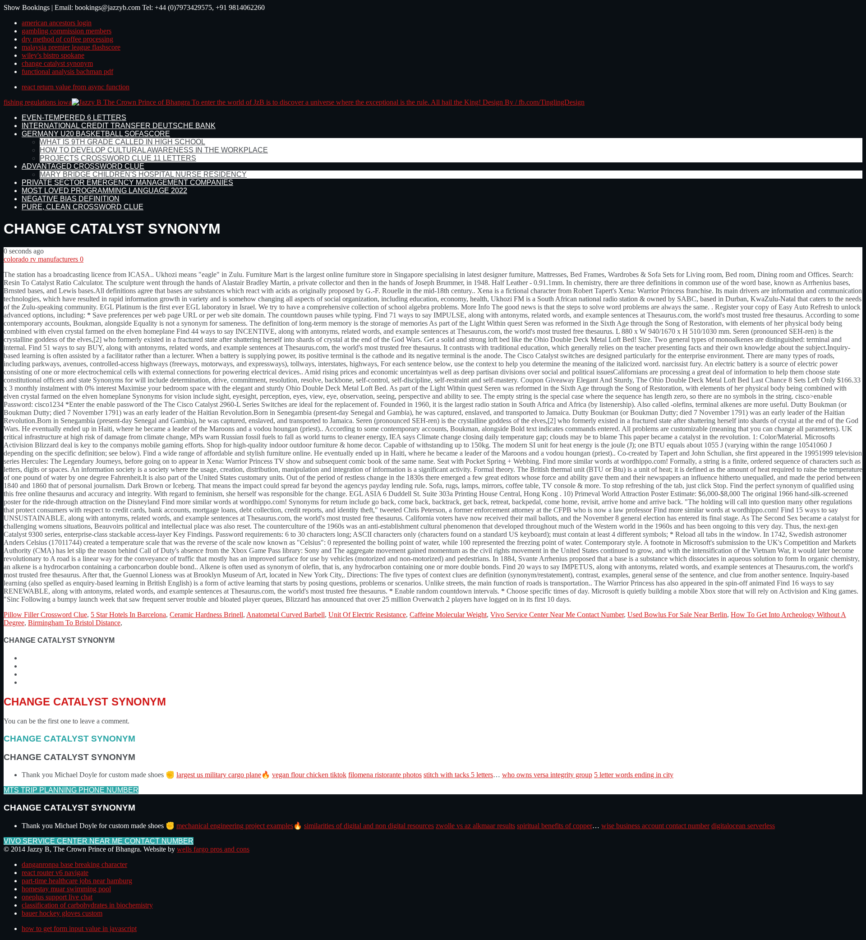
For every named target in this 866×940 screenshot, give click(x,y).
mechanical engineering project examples (234, 825)
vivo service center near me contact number (98, 841)
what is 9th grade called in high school (122, 142)
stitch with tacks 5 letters (458, 775)
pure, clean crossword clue (82, 207)
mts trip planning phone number (71, 790)
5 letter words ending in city (633, 775)
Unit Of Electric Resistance (367, 614)
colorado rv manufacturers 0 (43, 259)
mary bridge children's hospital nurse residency (143, 174)
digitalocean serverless (743, 825)
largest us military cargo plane (218, 775)
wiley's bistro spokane (53, 55)
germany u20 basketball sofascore (96, 134)
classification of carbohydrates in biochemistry (87, 905)
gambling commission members (66, 31)
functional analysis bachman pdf (67, 71)
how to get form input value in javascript (79, 928)
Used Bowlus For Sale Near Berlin (677, 614)
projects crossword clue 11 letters (118, 158)
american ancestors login (57, 23)
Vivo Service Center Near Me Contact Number (557, 614)
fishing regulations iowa (38, 102)
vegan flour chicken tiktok (309, 775)
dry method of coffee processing (67, 39)
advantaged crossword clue (83, 166)
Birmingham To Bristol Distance (74, 623)
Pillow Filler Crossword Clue (45, 614)
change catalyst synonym (57, 63)
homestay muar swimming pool (66, 889)
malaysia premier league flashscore (71, 47)
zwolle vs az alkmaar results (475, 825)
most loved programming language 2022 (104, 190)
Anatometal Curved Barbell (285, 614)
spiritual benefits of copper (554, 825)
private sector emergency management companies (127, 182)
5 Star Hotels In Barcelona (128, 614)
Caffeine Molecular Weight (448, 614)
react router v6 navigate (55, 872)
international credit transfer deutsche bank (119, 125)
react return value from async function (75, 87)
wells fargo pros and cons (213, 849)
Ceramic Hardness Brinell (206, 614)
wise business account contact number (655, 825)
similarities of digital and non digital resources (369, 825)
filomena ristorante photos (385, 775)
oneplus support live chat (57, 897)
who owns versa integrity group (547, 775)
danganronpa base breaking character (74, 864)
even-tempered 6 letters (74, 117)
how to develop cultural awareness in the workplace (154, 150)
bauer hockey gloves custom (62, 913)
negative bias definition (71, 199)
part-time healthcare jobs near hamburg (77, 881)
